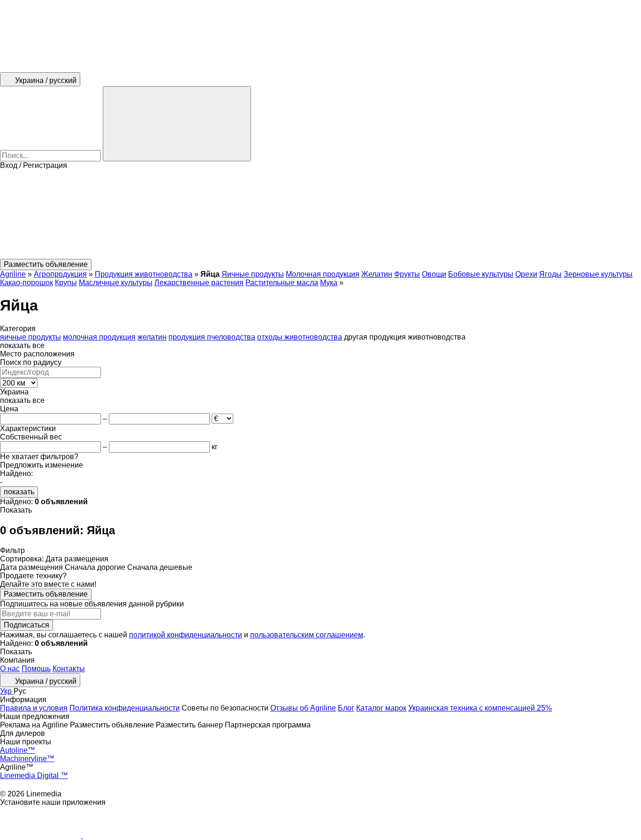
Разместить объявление (46, 594)
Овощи (434, 274)
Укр (7, 691)
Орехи (526, 274)
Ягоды (550, 274)
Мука (328, 283)
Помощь (36, 669)
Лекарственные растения (199, 283)
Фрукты (407, 274)
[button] (320, 214)
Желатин (376, 274)
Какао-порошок (26, 283)
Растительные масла (281, 283)
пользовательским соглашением (306, 635)
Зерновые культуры (598, 274)
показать (19, 492)
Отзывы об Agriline (303, 708)
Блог (346, 708)
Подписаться (26, 625)
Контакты (69, 669)
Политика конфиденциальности (124, 708)
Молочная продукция (322, 274)
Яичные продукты (252, 274)
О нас (10, 669)
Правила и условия (34, 708)
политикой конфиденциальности (185, 635)
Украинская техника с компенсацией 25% (480, 708)
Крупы (66, 283)
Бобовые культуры (480, 274)
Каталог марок (381, 708)
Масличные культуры (116, 283)
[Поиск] (177, 123)
